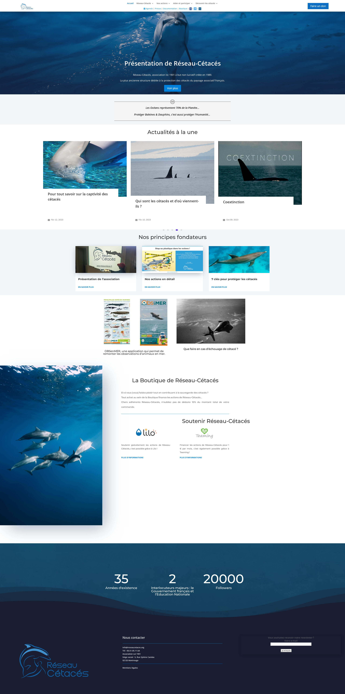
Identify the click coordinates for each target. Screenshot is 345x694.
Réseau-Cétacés (144, 3)
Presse (158, 8)
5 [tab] (181, 230)
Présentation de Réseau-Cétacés (172, 63)
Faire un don (318, 6)
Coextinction (58, 201)
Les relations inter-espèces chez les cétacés (165, 208)
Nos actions (162, 3)
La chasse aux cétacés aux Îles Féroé (254, 191)
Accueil (130, 3)
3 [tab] (173, 230)
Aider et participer (181, 3)
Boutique (183, 8)
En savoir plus (86, 287)
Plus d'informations (132, 457)
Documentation (170, 8)
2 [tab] (168, 230)
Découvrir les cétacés (205, 3)
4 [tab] (177, 230)
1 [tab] (164, 230)
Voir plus (172, 88)
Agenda (149, 8)
